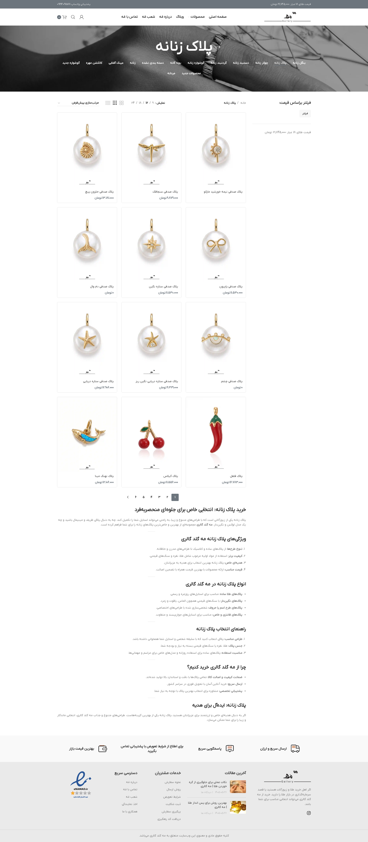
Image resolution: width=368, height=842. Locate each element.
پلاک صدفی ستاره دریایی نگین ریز (157, 381)
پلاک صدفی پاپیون (231, 287)
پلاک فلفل (236, 476)
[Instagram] (309, 813)
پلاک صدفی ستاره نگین (163, 287)
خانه (243, 103)
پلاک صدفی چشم (232, 381)
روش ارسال (174, 789)
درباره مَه (131, 782)
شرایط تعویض (172, 797)
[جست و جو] (73, 17)
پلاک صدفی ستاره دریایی (98, 381)
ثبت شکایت (173, 804)
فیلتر (305, 113)
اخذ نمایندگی (129, 804)
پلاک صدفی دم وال (102, 287)
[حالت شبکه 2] (121, 103)
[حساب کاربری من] (81, 17)
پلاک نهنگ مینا (104, 476)
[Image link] (287, 777)
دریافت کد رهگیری (169, 819)
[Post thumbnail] (238, 787)
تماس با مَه (130, 789)
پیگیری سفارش (171, 812)
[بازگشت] (218, 47)
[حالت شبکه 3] (115, 103)
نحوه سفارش (173, 782)
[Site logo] (287, 17)
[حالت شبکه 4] (108, 103)
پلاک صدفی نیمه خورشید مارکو (223, 192)
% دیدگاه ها (207, 792)
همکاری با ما (129, 812)
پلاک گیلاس (170, 476)
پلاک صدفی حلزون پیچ (99, 192)
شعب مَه (131, 797)
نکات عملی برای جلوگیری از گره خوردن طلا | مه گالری (208, 784)
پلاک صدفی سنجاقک (165, 192)
